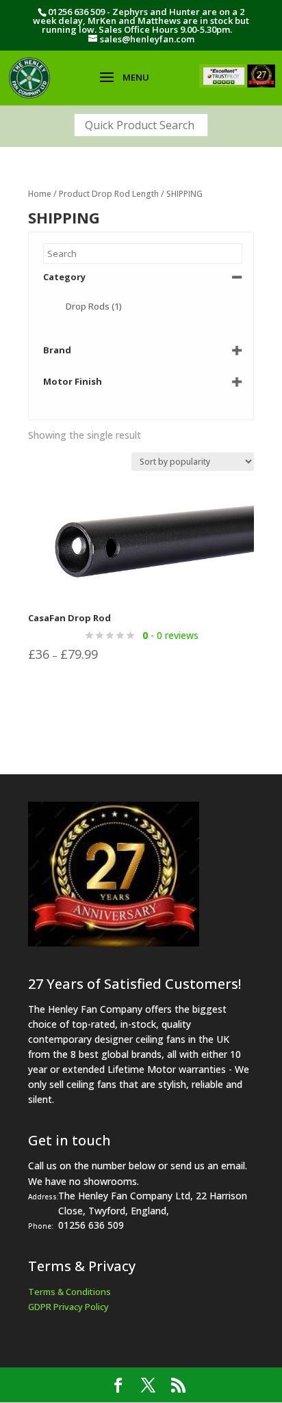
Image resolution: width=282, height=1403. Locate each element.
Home (39, 194)
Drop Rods (94, 306)
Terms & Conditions (69, 1291)
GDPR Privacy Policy (68, 1306)
